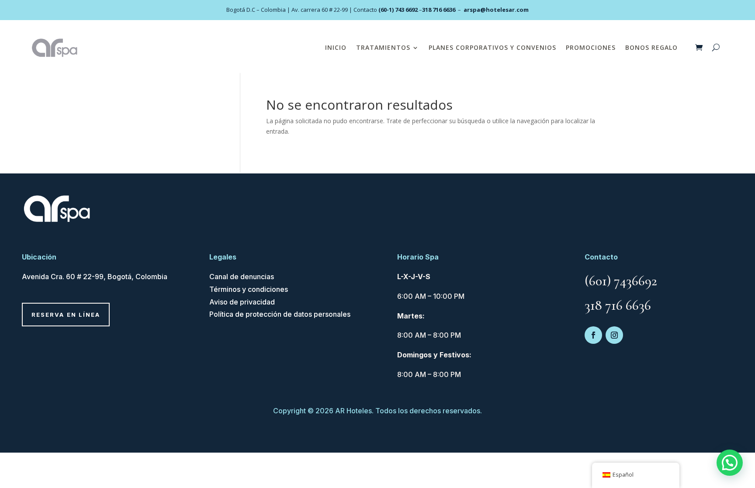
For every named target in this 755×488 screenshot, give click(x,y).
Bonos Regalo (651, 47)
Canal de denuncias (241, 276)
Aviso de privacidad (242, 302)
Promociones (591, 47)
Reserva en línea (65, 314)
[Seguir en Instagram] (614, 335)
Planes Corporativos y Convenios (492, 47)
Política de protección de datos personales (279, 314)
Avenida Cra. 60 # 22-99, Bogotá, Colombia (94, 276)
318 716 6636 (438, 10)
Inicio (335, 47)
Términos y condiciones (248, 289)
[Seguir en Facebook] (593, 335)
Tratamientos (383, 47)
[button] (730, 463)
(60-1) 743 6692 (398, 10)
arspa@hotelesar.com (496, 10)
